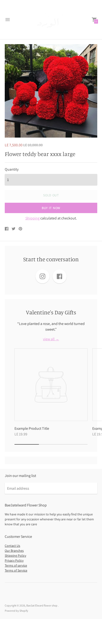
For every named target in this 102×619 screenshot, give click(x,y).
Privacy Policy (14, 560)
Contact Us (12, 545)
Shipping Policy (15, 555)
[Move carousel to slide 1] (26, 444)
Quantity (12, 169)
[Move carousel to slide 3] (75, 444)
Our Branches (14, 550)
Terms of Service (16, 570)
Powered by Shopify (16, 610)
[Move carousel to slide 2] (51, 444)
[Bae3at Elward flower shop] (51, 19)
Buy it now (51, 208)
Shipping (32, 218)
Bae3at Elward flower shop (42, 605)
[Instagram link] (42, 276)
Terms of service (16, 565)
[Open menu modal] (7, 19)
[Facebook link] (59, 276)
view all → (51, 339)
